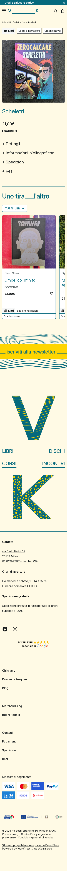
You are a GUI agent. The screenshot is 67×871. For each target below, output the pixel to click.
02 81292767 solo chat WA (20, 561)
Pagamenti (9, 741)
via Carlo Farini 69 (13, 551)
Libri (7, 451)
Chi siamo (8, 670)
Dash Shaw (11, 273)
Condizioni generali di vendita (35, 837)
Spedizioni (15, 162)
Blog (5, 688)
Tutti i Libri (13, 208)
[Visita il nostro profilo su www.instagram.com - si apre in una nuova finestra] (15, 629)
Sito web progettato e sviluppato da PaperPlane (30, 844)
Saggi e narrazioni (29, 30)
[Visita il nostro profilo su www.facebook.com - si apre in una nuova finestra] (5, 629)
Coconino (11, 287)
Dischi (57, 451)
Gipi (64, 273)
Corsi (9, 463)
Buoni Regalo (11, 715)
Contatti (7, 732)
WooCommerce (43, 848)
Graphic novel (52, 30)
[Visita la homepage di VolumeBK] (23, 11)
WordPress (24, 848)
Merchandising (12, 706)
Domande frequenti (15, 679)
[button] (51, 293)
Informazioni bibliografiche (30, 153)
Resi (9, 171)
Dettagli (13, 143)
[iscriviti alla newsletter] (33, 351)
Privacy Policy (10, 833)
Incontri (53, 463)
